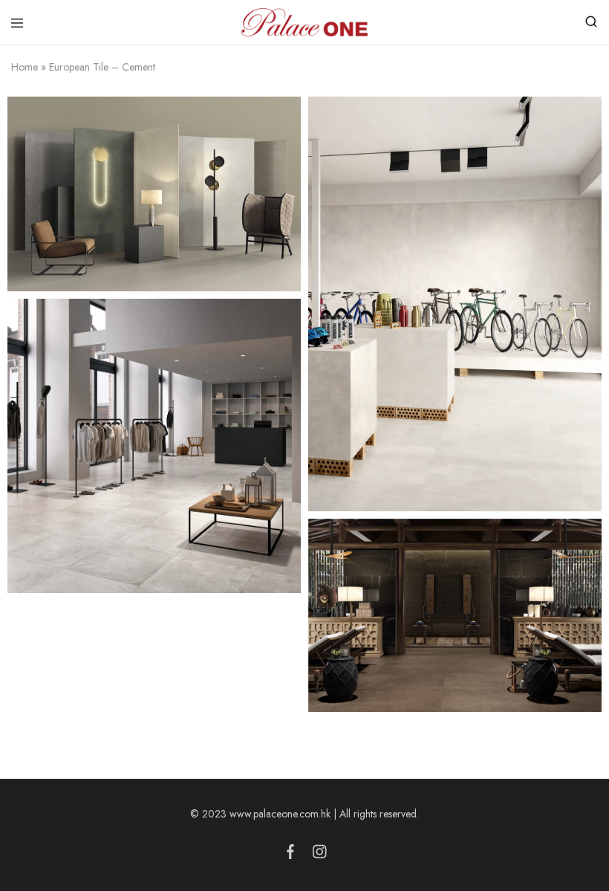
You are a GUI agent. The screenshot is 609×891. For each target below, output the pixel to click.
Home (24, 66)
